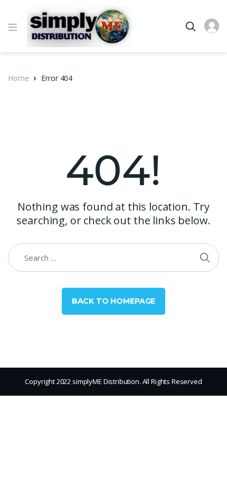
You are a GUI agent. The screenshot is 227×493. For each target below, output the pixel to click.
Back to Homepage (114, 301)
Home (18, 78)
